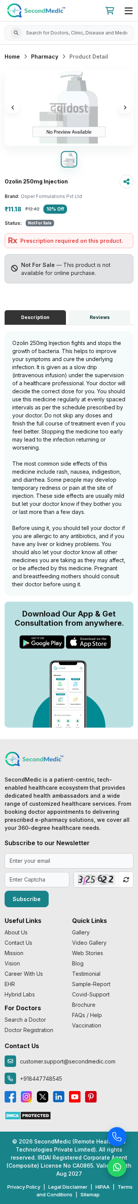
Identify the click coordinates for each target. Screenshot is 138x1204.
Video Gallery (89, 942)
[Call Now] (117, 1137)
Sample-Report (91, 984)
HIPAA (102, 1187)
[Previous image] (13, 107)
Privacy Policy (23, 1187)
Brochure (83, 1004)
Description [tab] (35, 317)
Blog (78, 963)
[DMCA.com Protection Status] (28, 1115)
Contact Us (18, 942)
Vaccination (86, 1025)
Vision (12, 963)
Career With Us (24, 973)
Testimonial (86, 973)
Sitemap (90, 1194)
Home (12, 56)
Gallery (81, 932)
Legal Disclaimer (67, 1187)
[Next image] (125, 107)
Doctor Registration (29, 1030)
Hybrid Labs (20, 994)
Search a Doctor (25, 1019)
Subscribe (27, 899)
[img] (69, 107)
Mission (14, 953)
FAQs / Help (87, 1015)
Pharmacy (44, 56)
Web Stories (87, 953)
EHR (10, 984)
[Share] (126, 181)
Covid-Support (91, 994)
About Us (16, 932)
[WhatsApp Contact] (117, 1167)
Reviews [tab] (100, 317)
